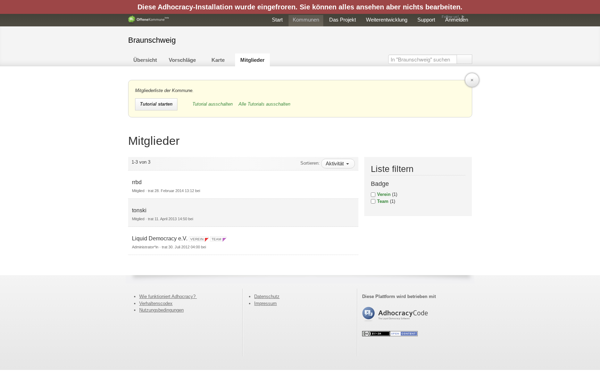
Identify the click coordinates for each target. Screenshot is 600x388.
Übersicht (145, 60)
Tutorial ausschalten (213, 104)
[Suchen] (464, 59)
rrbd (137, 182)
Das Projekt (342, 20)
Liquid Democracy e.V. (160, 238)
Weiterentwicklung (386, 20)
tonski (139, 210)
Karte (218, 60)
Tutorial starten (156, 104)
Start (277, 20)
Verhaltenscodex (156, 303)
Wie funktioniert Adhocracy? (168, 296)
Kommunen (306, 20)
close (472, 80)
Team (383, 201)
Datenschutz (267, 296)
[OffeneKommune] (148, 20)
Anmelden (456, 20)
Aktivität (335, 163)
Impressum (265, 303)
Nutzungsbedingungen (161, 310)
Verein (384, 194)
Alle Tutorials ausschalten (264, 104)
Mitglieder (252, 60)
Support (426, 20)
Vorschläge (182, 60)
